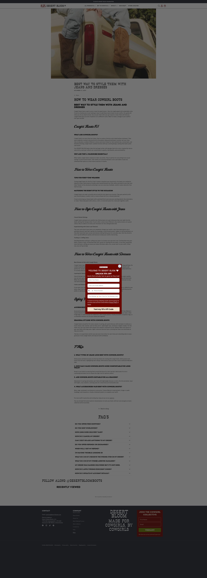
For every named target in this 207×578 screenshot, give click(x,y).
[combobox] (90, 291)
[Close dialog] (119, 266)
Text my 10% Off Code (103, 309)
